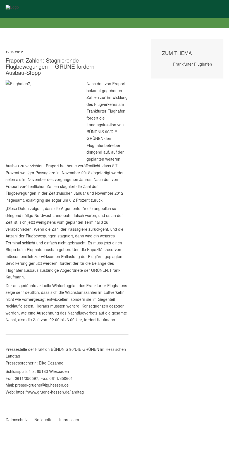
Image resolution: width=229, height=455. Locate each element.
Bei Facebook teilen (8, 398)
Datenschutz (17, 419)
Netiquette (43, 419)
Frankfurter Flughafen (192, 64)
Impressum (69, 419)
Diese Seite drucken (126, 403)
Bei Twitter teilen (15, 398)
